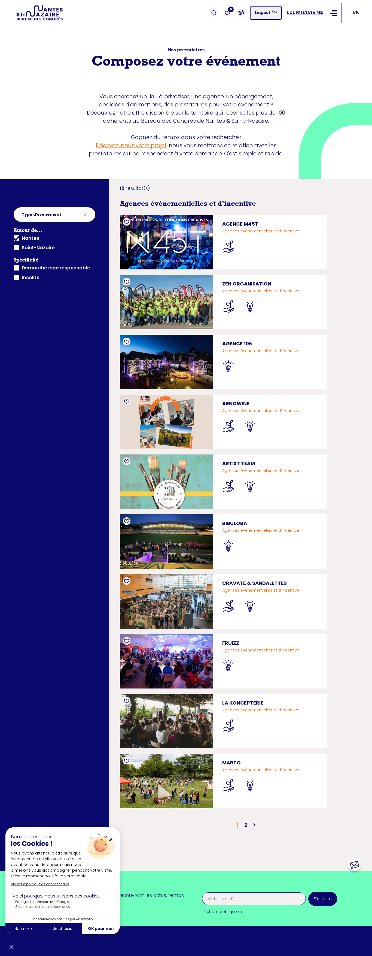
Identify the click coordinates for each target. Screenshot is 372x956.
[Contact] (241, 13)
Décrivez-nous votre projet (131, 145)
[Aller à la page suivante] (254, 825)
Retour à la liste (31, 203)
